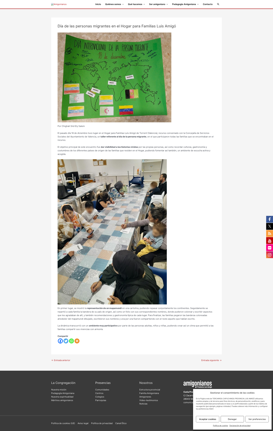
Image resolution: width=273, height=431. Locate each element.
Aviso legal (83, 423)
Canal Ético (121, 423)
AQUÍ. (211, 409)
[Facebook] (60, 340)
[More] (77, 340)
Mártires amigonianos (62, 400)
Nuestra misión (58, 389)
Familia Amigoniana (149, 393)
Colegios (99, 396)
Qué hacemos (135, 4)
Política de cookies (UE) (63, 423)
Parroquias (100, 400)
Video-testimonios (148, 400)
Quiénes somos (113, 4)
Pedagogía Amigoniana (184, 4)
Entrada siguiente (211, 360)
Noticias (143, 403)
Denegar (232, 419)
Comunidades (102, 389)
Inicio (98, 4)
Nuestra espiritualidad (62, 396)
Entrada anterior (60, 360)
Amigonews (145, 396)
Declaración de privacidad (239, 425)
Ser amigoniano (157, 4)
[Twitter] (65, 340)
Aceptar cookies (207, 419)
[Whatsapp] (71, 340)
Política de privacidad (102, 423)
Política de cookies (220, 425)
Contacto (208, 4)
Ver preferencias (257, 419)
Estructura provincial (149, 389)
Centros (99, 393)
